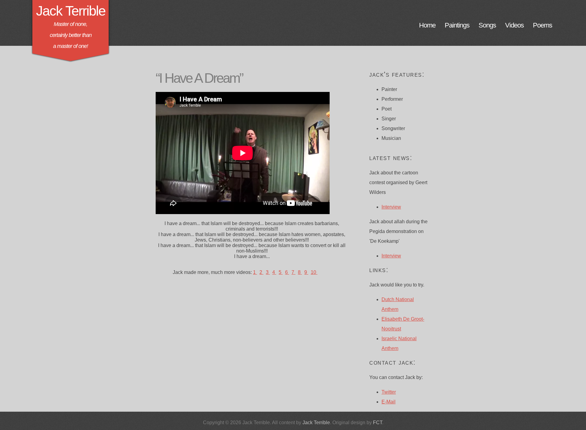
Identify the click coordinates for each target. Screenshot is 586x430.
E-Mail (389, 401)
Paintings (457, 24)
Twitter (389, 392)
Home (427, 24)
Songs (487, 24)
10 (314, 272)
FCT (377, 422)
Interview (391, 207)
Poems (542, 24)
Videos (514, 24)
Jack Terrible (70, 10)
